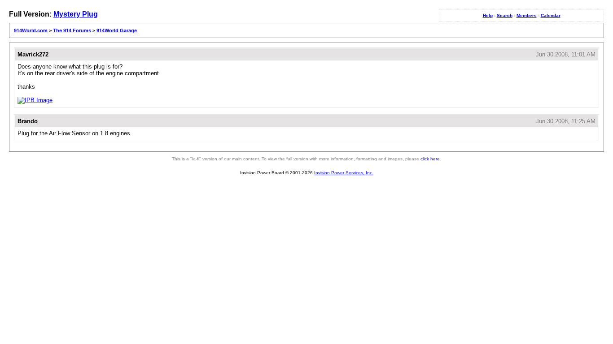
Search (504, 15)
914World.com (31, 30)
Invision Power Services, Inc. (343, 172)
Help (488, 15)
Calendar (550, 15)
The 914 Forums (72, 30)
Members (527, 15)
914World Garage (116, 30)
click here (430, 158)
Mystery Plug (75, 14)
